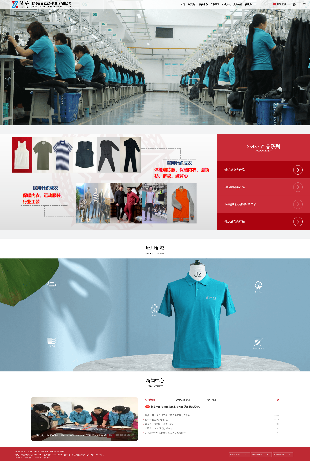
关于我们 (192, 4)
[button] (266, 232)
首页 (183, 4)
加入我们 (37, 458)
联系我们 (249, 4)
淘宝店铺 (281, 4)
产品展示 (215, 4)
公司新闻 (150, 399)
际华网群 (28, 458)
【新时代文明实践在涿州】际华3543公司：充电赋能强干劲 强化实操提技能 (71, 435)
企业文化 (226, 4)
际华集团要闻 (183, 399)
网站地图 (46, 458)
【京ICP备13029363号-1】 (95, 455)
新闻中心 (203, 4)
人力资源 (237, 4)
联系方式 (19, 458)
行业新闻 (211, 399)
